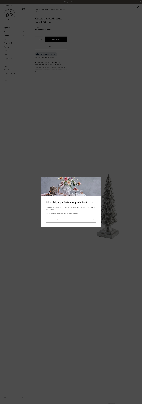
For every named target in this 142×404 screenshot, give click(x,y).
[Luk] (98, 180)
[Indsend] (93, 220)
